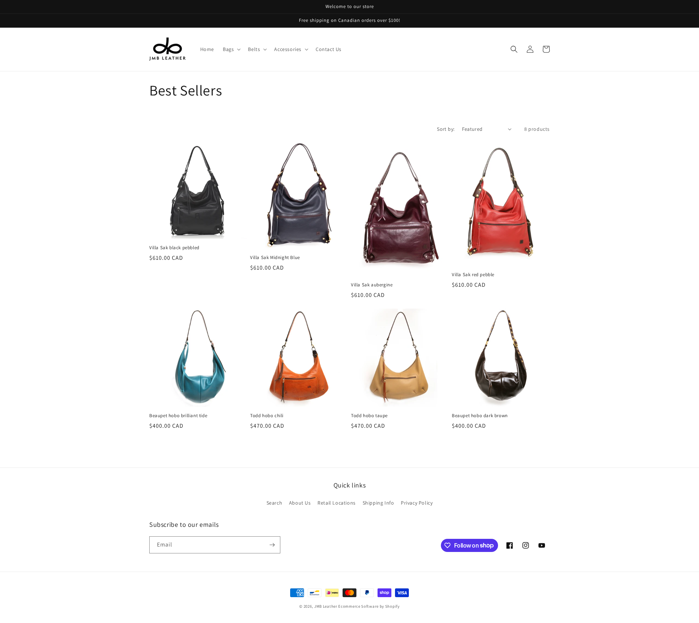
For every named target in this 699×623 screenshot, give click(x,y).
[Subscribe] (272, 544)
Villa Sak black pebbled (174, 248)
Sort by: (445, 129)
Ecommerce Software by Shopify (368, 606)
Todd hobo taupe (369, 416)
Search (274, 502)
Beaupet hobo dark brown (480, 416)
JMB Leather (325, 606)
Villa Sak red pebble (473, 275)
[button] (231, 49)
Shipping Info (378, 502)
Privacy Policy (417, 502)
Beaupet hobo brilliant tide (178, 416)
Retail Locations (336, 502)
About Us (300, 502)
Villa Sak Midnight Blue (275, 257)
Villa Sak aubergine (371, 285)
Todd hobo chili (267, 416)
